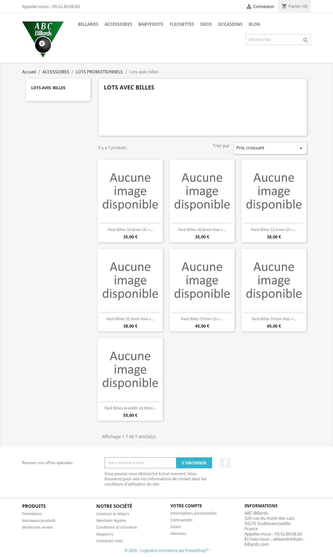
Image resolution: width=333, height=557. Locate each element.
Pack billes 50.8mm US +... (130, 229)
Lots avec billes (48, 87)
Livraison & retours (112, 513)
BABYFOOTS (150, 24)
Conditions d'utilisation (116, 527)
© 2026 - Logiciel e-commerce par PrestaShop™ (166, 550)
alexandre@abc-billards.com (274, 541)
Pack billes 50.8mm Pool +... (202, 229)
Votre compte (186, 506)
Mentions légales (111, 520)
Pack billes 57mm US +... (202, 318)
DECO (206, 24)
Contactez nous (109, 540)
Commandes (181, 519)
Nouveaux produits (38, 520)
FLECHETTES (182, 24)
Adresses (178, 533)
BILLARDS (88, 24)
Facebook (225, 463)
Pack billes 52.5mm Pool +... (130, 318)
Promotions (32, 513)
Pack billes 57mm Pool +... (274, 318)
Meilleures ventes (37, 527)
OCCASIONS (230, 24)
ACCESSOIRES (118, 24)
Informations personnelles (193, 513)
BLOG (254, 24)
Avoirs (175, 526)
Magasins (104, 534)
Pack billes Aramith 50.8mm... (130, 408)
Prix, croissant (270, 148)
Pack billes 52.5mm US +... (274, 229)
